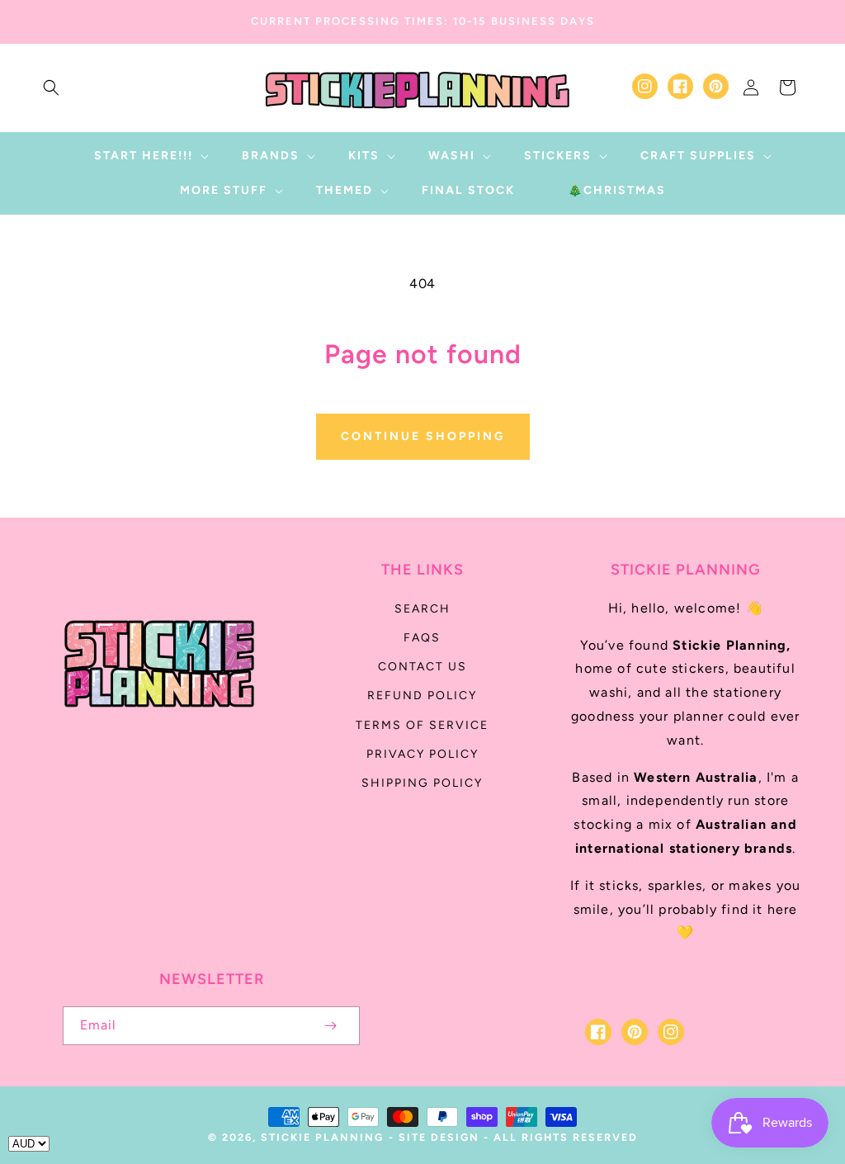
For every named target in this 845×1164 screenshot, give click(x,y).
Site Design (439, 1137)
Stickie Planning (322, 1137)
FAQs (422, 638)
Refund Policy (422, 695)
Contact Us (422, 667)
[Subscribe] (330, 1025)
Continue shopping (423, 436)
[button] (51, 87)
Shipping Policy (422, 783)
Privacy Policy (422, 754)
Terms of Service (422, 725)
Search (422, 609)
